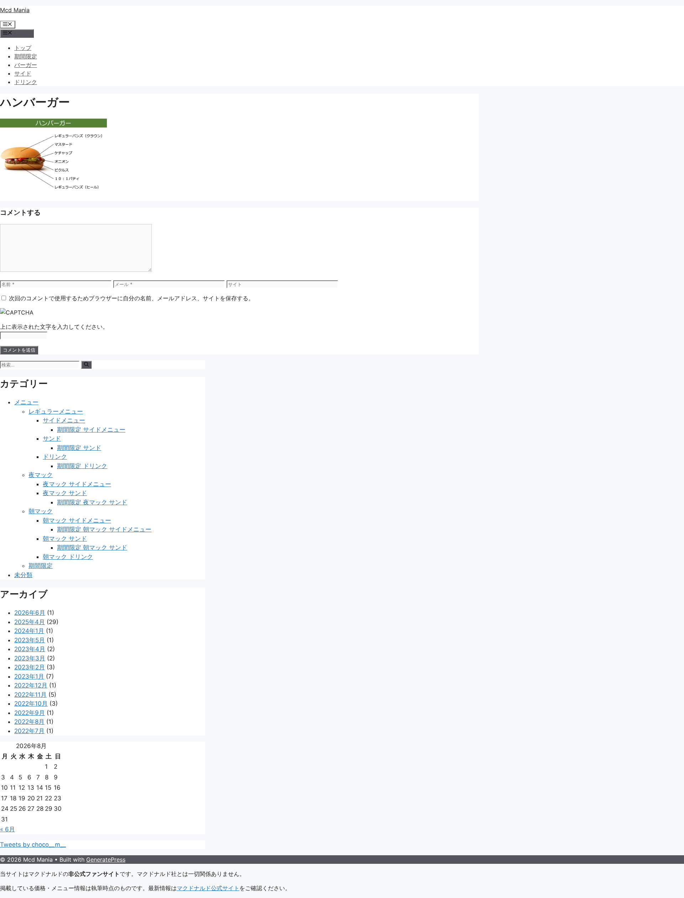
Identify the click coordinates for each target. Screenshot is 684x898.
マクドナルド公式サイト (208, 888)
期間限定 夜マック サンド (92, 502)
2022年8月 (29, 721)
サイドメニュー (64, 420)
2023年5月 (29, 640)
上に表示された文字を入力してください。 (54, 326)
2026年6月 (29, 612)
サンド (52, 438)
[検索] (86, 365)
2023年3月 (29, 658)
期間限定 (25, 56)
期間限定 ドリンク (82, 465)
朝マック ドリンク (68, 556)
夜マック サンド (65, 493)
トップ (22, 47)
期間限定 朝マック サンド (92, 547)
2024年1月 (29, 630)
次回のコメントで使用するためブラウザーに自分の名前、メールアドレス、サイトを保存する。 (131, 298)
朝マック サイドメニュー (77, 520)
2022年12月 (30, 685)
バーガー (25, 64)
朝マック (40, 511)
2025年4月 (29, 622)
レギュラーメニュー (55, 411)
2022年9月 (29, 712)
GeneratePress (105, 859)
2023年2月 (29, 667)
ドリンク (25, 81)
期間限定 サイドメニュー (91, 429)
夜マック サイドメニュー (77, 484)
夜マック (40, 474)
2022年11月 (30, 694)
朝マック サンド (65, 538)
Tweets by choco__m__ (33, 844)
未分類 (23, 574)
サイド (22, 73)
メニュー (26, 402)
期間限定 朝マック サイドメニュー (104, 529)
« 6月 (7, 829)
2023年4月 (29, 649)
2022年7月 (29, 731)
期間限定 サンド (79, 447)
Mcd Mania (15, 10)
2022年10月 (31, 703)
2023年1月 (29, 676)
